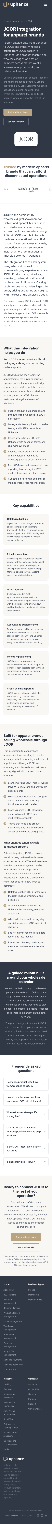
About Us (32, 1384)
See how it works (16, 121)
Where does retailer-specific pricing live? (25, 1114)
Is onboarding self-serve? (25, 1161)
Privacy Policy (28, 1515)
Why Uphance (35, 1409)
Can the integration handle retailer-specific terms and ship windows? (25, 1131)
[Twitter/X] (46, 1515)
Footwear (7, 1389)
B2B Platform (9, 1294)
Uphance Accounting (13, 1364)
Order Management (12, 1321)
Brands (31, 1290)
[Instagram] (38, 1515)
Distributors (33, 1294)
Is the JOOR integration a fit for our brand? (25, 1148)
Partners (32, 1399)
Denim (6, 1449)
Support (32, 1404)
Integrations (17, 21)
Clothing (7, 1384)
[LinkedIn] (42, 1515)
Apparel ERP (9, 1290)
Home (6, 21)
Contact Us (33, 1389)
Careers (32, 1394)
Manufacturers (35, 1299)
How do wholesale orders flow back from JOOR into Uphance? (25, 1099)
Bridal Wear (8, 1419)
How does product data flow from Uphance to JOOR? (25, 1083)
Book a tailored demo (18, 112)
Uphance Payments (12, 1359)
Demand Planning (11, 1308)
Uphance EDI (9, 1369)
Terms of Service (11, 1515)
